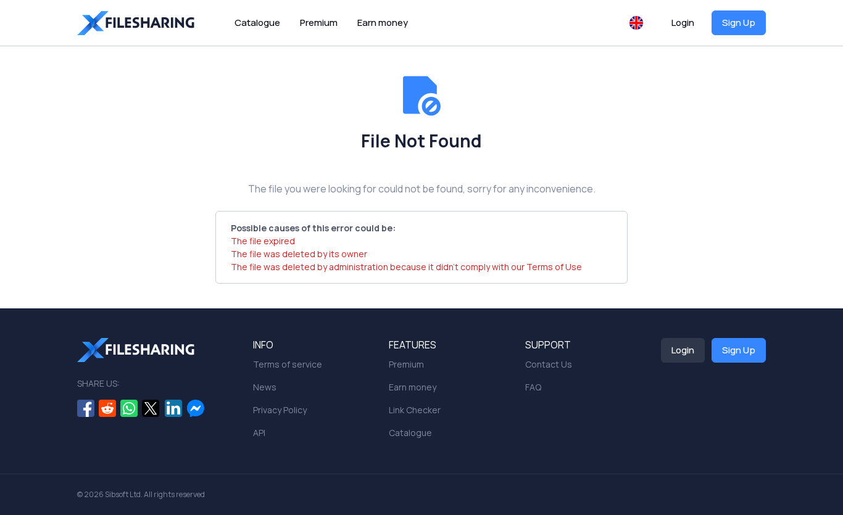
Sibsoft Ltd (123, 494)
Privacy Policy (280, 410)
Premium (319, 22)
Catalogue (257, 22)
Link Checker (415, 410)
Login (682, 22)
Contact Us (548, 364)
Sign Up (738, 22)
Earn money (382, 22)
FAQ (533, 387)
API (259, 433)
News (264, 387)
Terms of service (287, 364)
